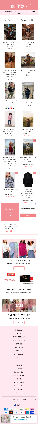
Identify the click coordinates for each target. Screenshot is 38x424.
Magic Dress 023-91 (20, 419)
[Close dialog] (36, 204)
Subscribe (28, 215)
